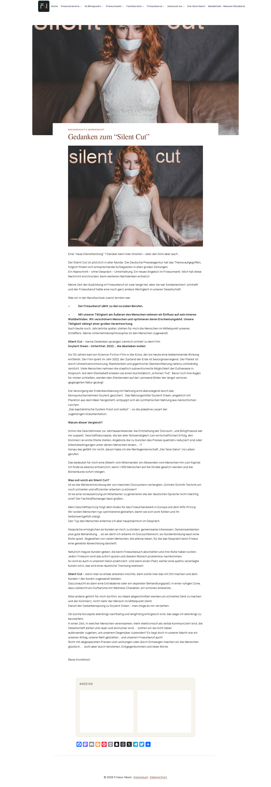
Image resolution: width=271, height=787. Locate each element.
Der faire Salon (196, 6)
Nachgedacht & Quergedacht (86, 129)
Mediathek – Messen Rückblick (226, 6)
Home (54, 6)
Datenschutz (158, 777)
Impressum (140, 777)
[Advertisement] (107, 711)
